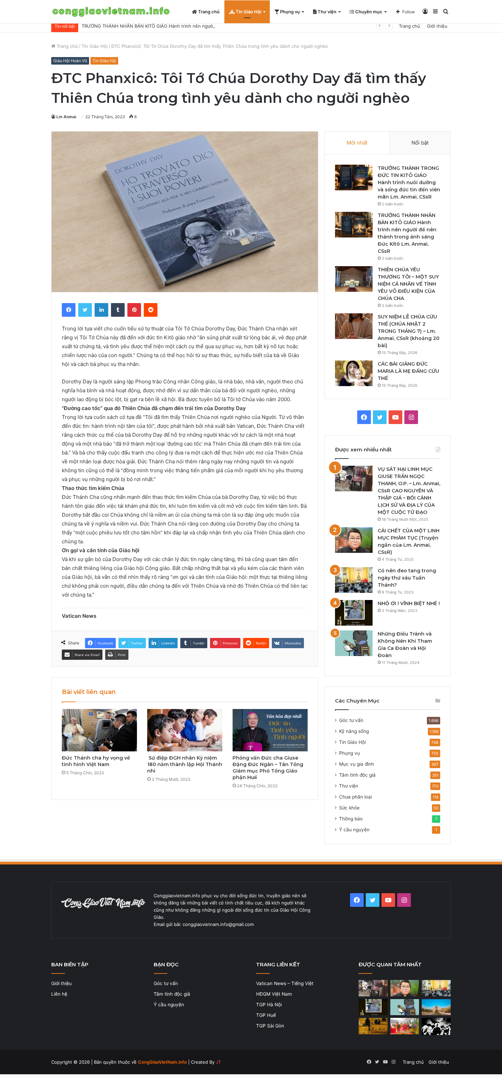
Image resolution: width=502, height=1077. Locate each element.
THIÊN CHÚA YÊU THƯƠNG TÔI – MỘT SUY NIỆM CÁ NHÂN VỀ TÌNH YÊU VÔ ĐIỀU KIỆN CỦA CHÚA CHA (408, 284)
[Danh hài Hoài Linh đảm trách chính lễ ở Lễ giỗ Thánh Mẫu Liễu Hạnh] (404, 1026)
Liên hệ (59, 994)
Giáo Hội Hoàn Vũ (70, 60)
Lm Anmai (66, 116)
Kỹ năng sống (354, 731)
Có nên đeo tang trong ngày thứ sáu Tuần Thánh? (407, 578)
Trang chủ (208, 11)
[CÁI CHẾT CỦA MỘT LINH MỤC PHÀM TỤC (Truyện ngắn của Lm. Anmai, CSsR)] (354, 540)
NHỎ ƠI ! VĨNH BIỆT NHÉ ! (409, 603)
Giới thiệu (437, 26)
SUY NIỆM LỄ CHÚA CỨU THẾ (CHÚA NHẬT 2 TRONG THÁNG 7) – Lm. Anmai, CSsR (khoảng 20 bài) (409, 331)
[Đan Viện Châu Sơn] (436, 1007)
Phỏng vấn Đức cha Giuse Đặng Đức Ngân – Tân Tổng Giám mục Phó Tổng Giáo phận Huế (268, 767)
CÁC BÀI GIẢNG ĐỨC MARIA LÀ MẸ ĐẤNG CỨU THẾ (408, 371)
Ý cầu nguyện (354, 829)
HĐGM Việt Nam (274, 994)
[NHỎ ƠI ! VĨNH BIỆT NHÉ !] (354, 613)
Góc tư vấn (351, 720)
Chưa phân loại (355, 797)
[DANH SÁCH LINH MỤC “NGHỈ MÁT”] (373, 1026)
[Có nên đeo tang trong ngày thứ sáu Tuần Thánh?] (354, 580)
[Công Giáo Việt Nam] (111, 11)
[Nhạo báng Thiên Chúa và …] (436, 1026)
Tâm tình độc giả (357, 775)
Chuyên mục (368, 11)
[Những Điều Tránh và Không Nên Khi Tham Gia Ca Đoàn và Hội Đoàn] (354, 643)
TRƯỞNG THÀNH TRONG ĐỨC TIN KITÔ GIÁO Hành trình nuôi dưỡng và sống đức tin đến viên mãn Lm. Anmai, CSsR (409, 182)
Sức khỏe (349, 807)
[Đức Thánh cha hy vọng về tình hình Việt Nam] (99, 730)
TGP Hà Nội (269, 1004)
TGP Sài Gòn (270, 1025)
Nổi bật (420, 142)
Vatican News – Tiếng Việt (284, 983)
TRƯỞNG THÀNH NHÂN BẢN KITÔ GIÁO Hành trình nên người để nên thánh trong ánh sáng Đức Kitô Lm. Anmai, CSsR (209, 26)
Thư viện (326, 11)
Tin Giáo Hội (248, 11)
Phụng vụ (289, 11)
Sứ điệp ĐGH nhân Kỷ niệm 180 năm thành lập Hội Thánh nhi (184, 764)
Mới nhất (357, 142)
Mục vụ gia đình (356, 764)
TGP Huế (266, 1015)
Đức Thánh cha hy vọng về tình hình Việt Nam (96, 761)
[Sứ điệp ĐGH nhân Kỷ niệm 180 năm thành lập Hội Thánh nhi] (184, 730)
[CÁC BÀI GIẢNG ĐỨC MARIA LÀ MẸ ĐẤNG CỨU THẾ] (354, 373)
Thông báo (351, 818)
